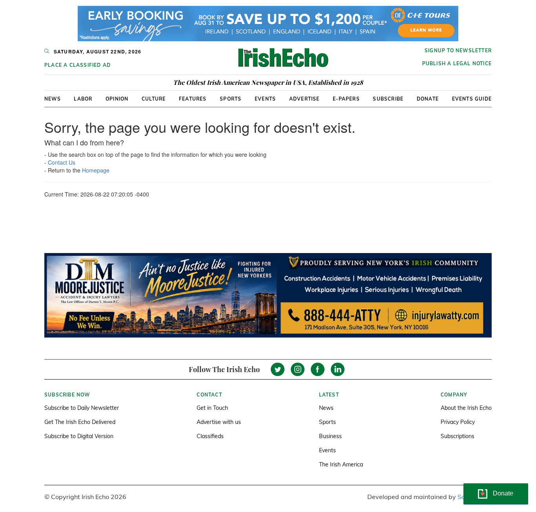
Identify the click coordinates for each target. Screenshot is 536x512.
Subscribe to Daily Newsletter (81, 407)
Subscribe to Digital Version (78, 436)
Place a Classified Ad (77, 65)
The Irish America (341, 464)
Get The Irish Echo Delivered (79, 422)
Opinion (117, 99)
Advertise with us (219, 422)
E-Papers (346, 99)
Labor (83, 99)
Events (265, 99)
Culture (154, 99)
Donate (428, 99)
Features (193, 99)
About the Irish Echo (466, 407)
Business (330, 436)
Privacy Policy (458, 422)
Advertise (304, 99)
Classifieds (210, 436)
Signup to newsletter (458, 50)
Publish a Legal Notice (457, 63)
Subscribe (388, 99)
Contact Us (61, 162)
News (52, 99)
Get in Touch (212, 407)
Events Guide (472, 99)
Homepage (95, 170)
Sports (230, 99)
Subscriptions (457, 436)
